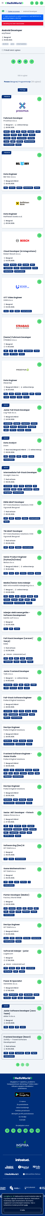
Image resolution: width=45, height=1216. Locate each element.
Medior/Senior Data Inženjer (16, 583)
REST (32, 265)
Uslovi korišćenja (22, 1108)
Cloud (6, 141)
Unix (17, 596)
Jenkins (7, 138)
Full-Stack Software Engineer (17, 697)
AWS (31, 394)
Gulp (20, 688)
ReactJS (13, 688)
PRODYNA (7, 383)
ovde (26, 1205)
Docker (25, 265)
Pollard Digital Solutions (14, 700)
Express (20, 430)
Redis (6, 427)
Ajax (21, 685)
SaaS (24, 456)
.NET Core (14, 354)
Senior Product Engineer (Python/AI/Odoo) (15, 558)
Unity (11, 859)
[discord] (31, 1130)
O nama (22, 1101)
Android (12, 908)
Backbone (7, 741)
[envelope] (38, 1130)
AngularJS (25, 423)
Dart (5, 911)
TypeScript (8, 268)
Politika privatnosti (22, 1111)
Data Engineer (10, 174)
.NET (5, 351)
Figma (34, 1053)
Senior (18, 145)
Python (12, 188)
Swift (12, 911)
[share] (31, 61)
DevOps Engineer (11, 727)
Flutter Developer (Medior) (16, 895)
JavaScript (7, 423)
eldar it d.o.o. (9, 1016)
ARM (13, 138)
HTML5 (33, 685)
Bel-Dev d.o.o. (9, 177)
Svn (10, 773)
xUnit (29, 832)
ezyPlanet (6, 33)
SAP (5, 518)
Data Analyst (9, 442)
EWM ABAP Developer (13, 502)
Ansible (18, 938)
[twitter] (19, 61)
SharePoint (13, 994)
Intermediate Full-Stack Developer (20, 472)
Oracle (6, 135)
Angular (31, 131)
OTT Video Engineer (12, 297)
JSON (14, 489)
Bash (17, 311)
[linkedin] (25, 61)
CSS (18, 131)
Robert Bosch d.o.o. (12, 254)
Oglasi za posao (14, 11)
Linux (6, 311)
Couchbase (22, 138)
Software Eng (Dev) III (13, 845)
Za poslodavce (22, 1105)
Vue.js (23, 661)
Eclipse (25, 518)
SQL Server (7, 829)
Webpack (7, 776)
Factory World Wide (12, 897)
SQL (13, 131)
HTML (24, 131)
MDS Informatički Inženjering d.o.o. (18, 585)
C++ (5, 629)
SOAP (23, 596)
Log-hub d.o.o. (9, 412)
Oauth (22, 832)
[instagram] (13, 1130)
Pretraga (22, 90)
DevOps (31, 138)
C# (11, 351)
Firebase (26, 911)
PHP (5, 658)
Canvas (23, 773)
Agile (13, 141)
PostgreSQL (13, 714)
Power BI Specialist (12, 981)
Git (20, 135)
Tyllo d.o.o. (8, 674)
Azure (38, 394)
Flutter (34, 911)
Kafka (35, 268)
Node (6, 265)
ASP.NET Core (8, 836)
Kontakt (22, 1120)
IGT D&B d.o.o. (9, 848)
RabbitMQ (17, 829)
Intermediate (9, 145)
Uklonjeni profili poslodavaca (22, 1114)
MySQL (6, 131)
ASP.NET (17, 826)
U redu (22, 1210)
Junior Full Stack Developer (16, 410)
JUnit (25, 135)
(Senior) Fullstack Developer (17, 337)
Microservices (29, 141)
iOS (5, 908)
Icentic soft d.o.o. (11, 618)
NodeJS (13, 427)
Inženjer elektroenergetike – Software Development (16, 614)
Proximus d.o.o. (10, 120)
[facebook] (13, 61)
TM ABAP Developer (12, 531)
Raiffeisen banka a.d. (12, 216)
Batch (19, 188)
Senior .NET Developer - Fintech (18, 812)
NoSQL (14, 135)
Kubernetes (28, 188)
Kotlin (18, 911)
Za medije (22, 1117)
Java (38, 131)
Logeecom (8, 953)
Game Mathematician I (14, 868)
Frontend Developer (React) (17, 1037)
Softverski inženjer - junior (16, 951)
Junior (28, 430)
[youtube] (19, 1130)
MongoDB (32, 427)
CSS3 (6, 688)
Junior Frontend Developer (16, 671)
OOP (20, 351)
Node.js (13, 265)
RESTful (19, 141)
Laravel (29, 658)
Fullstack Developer (13, 118)
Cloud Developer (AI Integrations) (19, 251)
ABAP (11, 518)
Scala (6, 397)
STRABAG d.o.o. (10, 340)
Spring (28, 711)
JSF (17, 1027)
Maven (32, 135)
